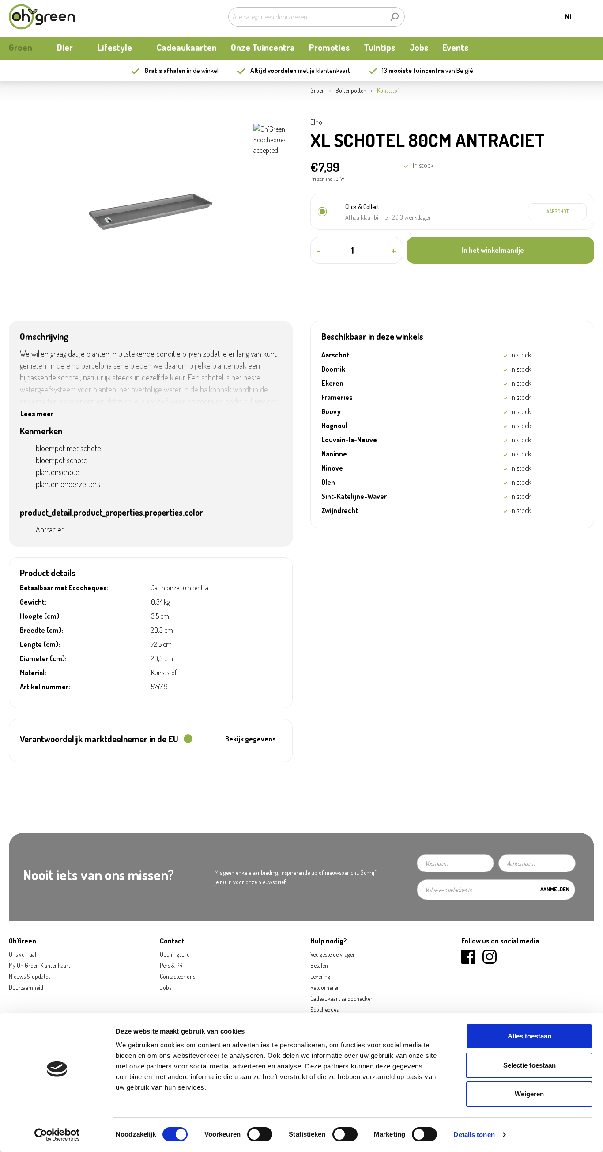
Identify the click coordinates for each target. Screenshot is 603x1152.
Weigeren (529, 1094)
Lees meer (36, 413)
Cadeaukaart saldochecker (341, 998)
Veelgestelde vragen (333, 954)
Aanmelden (554, 889)
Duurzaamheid (26, 987)
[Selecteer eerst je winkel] (557, 211)
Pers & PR (171, 965)
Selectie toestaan (529, 1065)
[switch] (259, 1134)
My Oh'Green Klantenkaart (39, 965)
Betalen (319, 965)
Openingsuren (176, 954)
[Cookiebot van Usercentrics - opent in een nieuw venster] (57, 1134)
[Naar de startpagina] (42, 17)
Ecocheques (324, 1009)
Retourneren (325, 987)
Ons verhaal (22, 954)
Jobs (165, 987)
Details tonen (473, 1134)
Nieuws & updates (29, 976)
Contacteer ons (177, 976)
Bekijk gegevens (250, 738)
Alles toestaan (529, 1036)
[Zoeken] (394, 17)
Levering (320, 976)
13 (413, 70)
